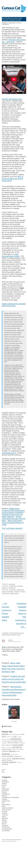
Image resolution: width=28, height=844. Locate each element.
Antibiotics (5, 782)
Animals (4, 780)
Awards (4, 783)
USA (18, 762)
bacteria (22, 734)
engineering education (7, 741)
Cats (12, 736)
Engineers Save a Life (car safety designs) (12, 515)
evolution (20, 741)
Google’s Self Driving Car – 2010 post (14, 41)
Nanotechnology (7, 808)
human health (17, 745)
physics (21, 749)
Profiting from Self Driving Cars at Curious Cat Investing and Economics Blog (14, 679)
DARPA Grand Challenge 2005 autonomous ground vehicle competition (13, 511)
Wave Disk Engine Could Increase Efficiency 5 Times (13, 523)
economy (4, 739)
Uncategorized (7, 829)
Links (3, 770)
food (9, 742)
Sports (4, 823)
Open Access (6, 809)
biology (4, 736)
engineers (14, 741)
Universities (6, 830)
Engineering (13, 586)
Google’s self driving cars (12, 99)
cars (7, 589)
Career (8, 736)
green (3, 745)
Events (4, 796)
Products (20, 586)
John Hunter (14, 721)
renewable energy (9, 453)
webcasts (5, 764)
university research (9, 762)
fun (12, 743)
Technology (12, 588)
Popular (4, 813)
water (20, 762)
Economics (12, 589)
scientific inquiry (18, 758)
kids (10, 747)
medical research (7, 749)
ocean (17, 749)
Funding (16, 742)
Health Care (8, 745)
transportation (14, 593)
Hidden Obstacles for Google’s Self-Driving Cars (14, 305)
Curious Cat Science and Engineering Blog (11, 839)
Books (3, 772)
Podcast (4, 811)
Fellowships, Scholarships (10, 797)
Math (3, 806)
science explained (7, 756)
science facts (17, 756)
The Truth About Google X (12, 528)
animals (5, 734)
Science (6, 753)
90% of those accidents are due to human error (12, 179)
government (22, 742)
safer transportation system (10, 255)
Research (5, 588)
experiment (4, 742)
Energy (8, 739)
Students (4, 760)
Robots (23, 591)
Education (5, 790)
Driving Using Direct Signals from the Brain (13, 519)
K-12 (8, 747)
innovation (10, 591)
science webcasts (6, 758)
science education (14, 754)
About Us (4, 769)
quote (4, 816)
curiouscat (12, 584)
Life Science (17, 747)
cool (15, 736)
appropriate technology (14, 734)
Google (4, 591)
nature (14, 749)
